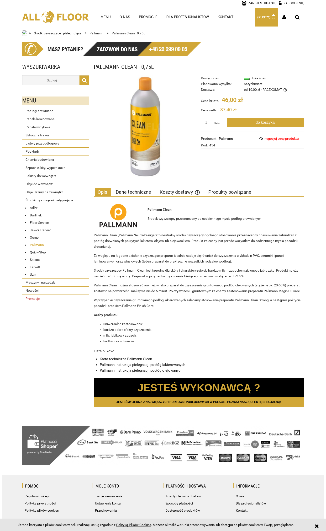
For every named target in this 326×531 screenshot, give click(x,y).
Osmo (34, 237)
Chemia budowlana (40, 159)
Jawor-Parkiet (40, 230)
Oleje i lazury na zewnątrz (44, 192)
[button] (278, 138)
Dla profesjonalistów (251, 503)
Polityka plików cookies (42, 510)
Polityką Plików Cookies (133, 525)
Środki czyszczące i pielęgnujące (49, 200)
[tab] (103, 192)
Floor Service (39, 223)
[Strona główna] (55, 14)
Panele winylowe (38, 127)
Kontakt (242, 510)
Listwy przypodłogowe (42, 143)
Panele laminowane (40, 119)
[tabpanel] (199, 288)
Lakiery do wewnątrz (41, 176)
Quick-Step (38, 252)
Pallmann (37, 245)
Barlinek (36, 215)
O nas (240, 496)
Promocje (33, 298)
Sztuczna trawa (37, 135)
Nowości (32, 290)
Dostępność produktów (182, 510)
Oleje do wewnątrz (39, 184)
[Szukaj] (84, 80)
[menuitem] (105, 17)
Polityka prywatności (40, 503)
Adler (33, 208)
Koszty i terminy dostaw (183, 496)
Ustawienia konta (108, 503)
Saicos (35, 260)
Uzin (33, 274)
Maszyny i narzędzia (41, 282)
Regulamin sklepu (38, 496)
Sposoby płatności (179, 503)
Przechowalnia (106, 510)
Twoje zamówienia (108, 496)
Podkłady (33, 151)
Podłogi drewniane (39, 111)
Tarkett (35, 267)
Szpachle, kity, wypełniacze (45, 168)
